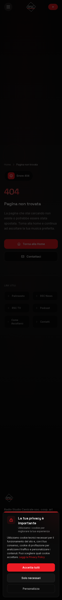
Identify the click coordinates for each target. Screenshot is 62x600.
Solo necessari (31, 578)
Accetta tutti (31, 567)
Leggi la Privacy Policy (32, 557)
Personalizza (31, 588)
